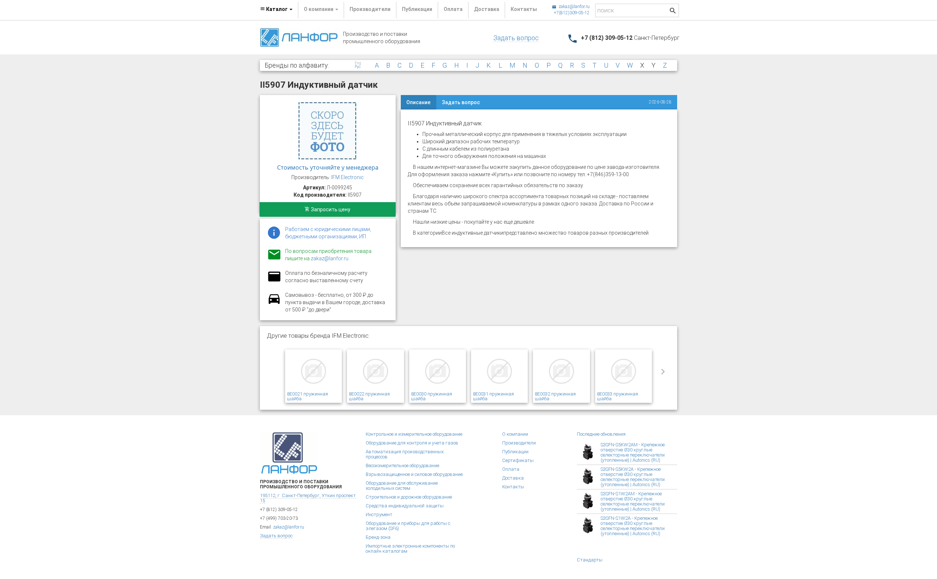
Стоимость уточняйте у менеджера (327, 167)
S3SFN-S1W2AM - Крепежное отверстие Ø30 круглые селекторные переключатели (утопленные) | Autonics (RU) (633, 501)
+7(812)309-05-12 (572, 12)
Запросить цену (330, 209)
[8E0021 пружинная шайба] (313, 371)
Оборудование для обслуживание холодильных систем (402, 485)
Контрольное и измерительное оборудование (414, 434)
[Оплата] (274, 281)
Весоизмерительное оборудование (402, 465)
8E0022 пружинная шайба (369, 396)
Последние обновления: (602, 434)
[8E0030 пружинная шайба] (437, 371)
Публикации (417, 9)
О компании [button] (319, 9)
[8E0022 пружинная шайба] (375, 371)
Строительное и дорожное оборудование (409, 497)
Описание (418, 102)
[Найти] (673, 11)
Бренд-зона (378, 537)
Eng (358, 63)
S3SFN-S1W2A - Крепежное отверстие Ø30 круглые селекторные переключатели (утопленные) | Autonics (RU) (633, 525)
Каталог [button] (277, 9)
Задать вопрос (516, 38)
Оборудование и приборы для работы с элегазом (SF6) (408, 526)
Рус (358, 67)
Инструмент (379, 514)
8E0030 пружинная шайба (431, 396)
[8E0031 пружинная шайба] (499, 371)
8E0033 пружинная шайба (617, 396)
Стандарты (589, 560)
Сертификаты (518, 460)
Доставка (486, 9)
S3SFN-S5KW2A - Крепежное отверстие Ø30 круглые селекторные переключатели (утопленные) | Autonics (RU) (633, 476)
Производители (370, 9)
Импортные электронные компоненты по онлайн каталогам (410, 548)
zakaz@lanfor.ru (573, 6)
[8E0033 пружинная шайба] (623, 371)
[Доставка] (274, 303)
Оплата (453, 9)
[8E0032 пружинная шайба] (561, 371)
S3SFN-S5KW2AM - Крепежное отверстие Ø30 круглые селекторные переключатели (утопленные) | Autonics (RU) (633, 452)
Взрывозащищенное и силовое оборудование (414, 474)
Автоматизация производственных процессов (405, 454)
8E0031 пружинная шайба (493, 396)
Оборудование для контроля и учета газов (412, 443)
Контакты (524, 9)
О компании (515, 434)
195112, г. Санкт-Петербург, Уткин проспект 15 (308, 498)
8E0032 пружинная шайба (555, 396)
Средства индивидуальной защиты (405, 505)
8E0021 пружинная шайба (307, 396)
